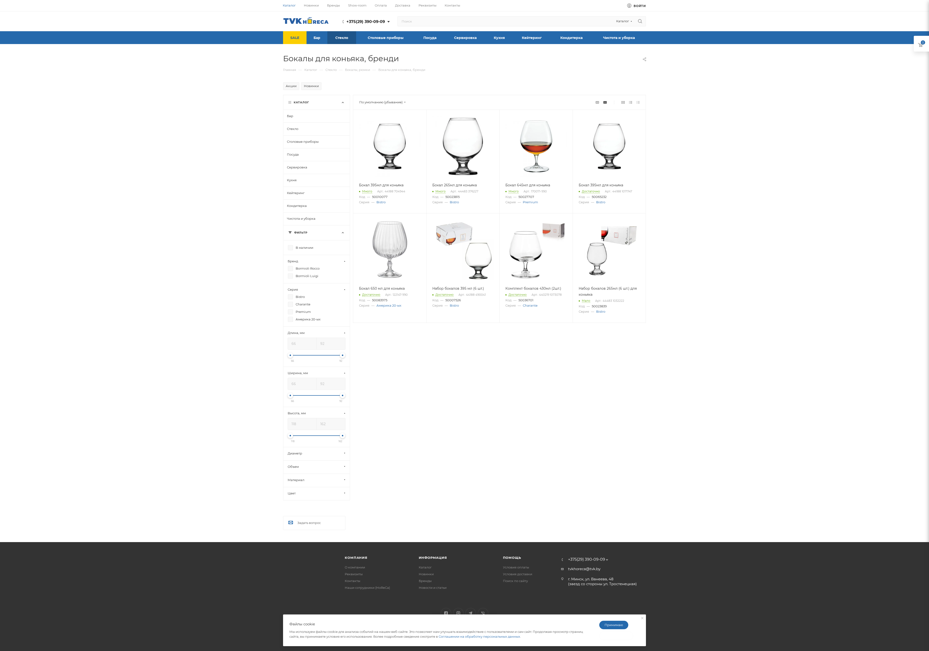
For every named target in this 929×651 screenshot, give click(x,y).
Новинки (311, 86)
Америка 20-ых (388, 305)
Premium (530, 202)
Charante (530, 305)
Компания (356, 558)
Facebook (446, 613)
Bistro (381, 202)
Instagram (458, 613)
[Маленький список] (597, 102)
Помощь (512, 558)
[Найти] (640, 21)
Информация (433, 558)
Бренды (425, 581)
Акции (291, 86)
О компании (355, 567)
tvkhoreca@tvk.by (584, 569)
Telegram (470, 613)
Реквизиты (354, 574)
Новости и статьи (433, 588)
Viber (483, 613)
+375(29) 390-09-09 (365, 21)
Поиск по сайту (515, 581)
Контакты (352, 581)
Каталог (425, 567)
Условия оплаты (516, 567)
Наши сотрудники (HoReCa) (367, 588)
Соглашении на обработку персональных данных (479, 636)
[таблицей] (638, 102)
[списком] (630, 102)
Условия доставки (517, 574)
